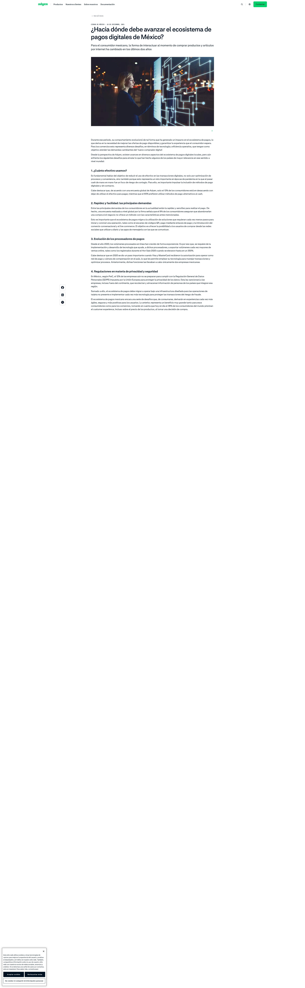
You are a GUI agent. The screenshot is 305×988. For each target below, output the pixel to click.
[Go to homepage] (43, 4)
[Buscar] (242, 4)
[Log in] (249, 4)
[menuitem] (58, 4)
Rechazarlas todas (35, 974)
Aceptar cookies (13, 974)
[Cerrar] (43, 951)
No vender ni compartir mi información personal (24, 981)
